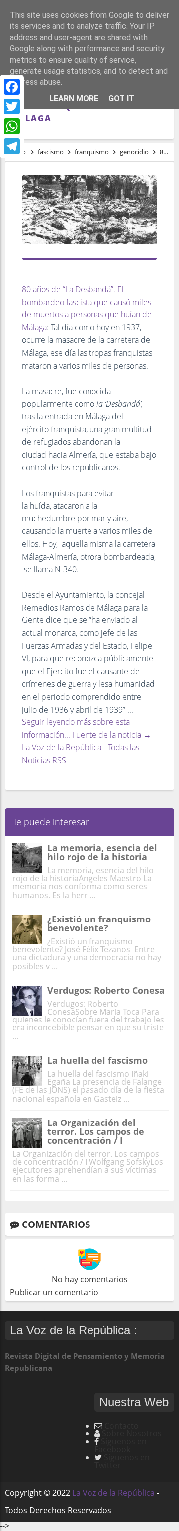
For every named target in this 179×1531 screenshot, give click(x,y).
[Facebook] (12, 87)
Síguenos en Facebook (120, 1445)
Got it (121, 98)
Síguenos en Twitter (122, 1461)
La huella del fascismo (97, 1060)
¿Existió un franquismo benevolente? (99, 923)
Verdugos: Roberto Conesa (106, 990)
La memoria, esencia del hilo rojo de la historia (102, 852)
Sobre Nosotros (132, 1433)
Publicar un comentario (54, 1292)
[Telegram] (12, 146)
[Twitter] (12, 106)
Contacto (121, 1425)
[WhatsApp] (12, 126)
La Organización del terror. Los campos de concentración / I (95, 1131)
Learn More (73, 98)
